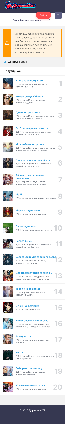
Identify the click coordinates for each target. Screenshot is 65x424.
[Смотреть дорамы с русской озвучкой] (20, 6)
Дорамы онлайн (17, 61)
